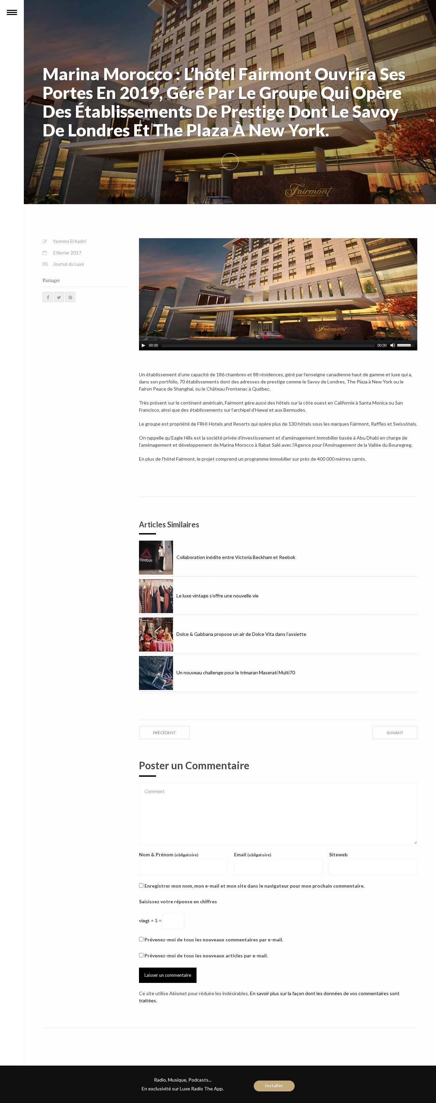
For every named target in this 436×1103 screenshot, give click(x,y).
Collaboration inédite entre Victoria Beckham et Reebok (235, 557)
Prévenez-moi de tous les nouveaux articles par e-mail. (206, 955)
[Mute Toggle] (392, 345)
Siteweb (338, 854)
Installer (274, 1085)
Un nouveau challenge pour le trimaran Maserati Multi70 (235, 672)
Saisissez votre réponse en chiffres (178, 901)
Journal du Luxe (68, 264)
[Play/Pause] (143, 345)
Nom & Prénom (168, 854)
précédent (164, 732)
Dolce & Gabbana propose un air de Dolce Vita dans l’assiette (241, 634)
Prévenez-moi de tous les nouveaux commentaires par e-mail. (213, 939)
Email (252, 854)
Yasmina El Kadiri (69, 241)
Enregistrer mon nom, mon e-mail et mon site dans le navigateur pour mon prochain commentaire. (254, 886)
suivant (395, 732)
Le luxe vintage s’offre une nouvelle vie (217, 595)
